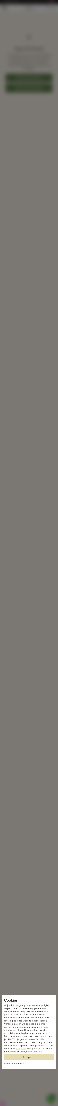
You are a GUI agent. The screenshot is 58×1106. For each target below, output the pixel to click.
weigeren (21, 1048)
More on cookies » (14, 1063)
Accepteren (29, 1057)
